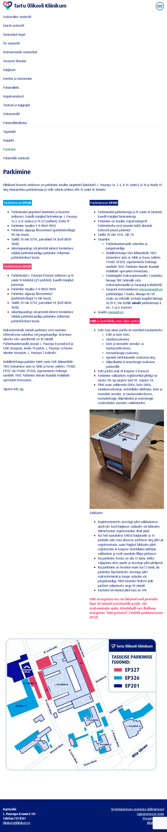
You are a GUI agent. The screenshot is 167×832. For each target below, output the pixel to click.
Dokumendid (11, 114)
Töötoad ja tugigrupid (16, 105)
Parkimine (9, 149)
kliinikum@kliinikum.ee (16, 823)
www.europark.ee (151, 289)
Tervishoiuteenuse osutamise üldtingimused (137, 809)
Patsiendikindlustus (15, 123)
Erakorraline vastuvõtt (17, 16)
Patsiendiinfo (11, 87)
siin (21, 389)
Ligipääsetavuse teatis (150, 814)
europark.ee (116, 312)
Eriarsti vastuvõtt (13, 25)
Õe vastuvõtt (11, 43)
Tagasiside (9, 131)
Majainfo (8, 140)
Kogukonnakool (13, 96)
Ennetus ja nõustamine (17, 78)
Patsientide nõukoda (16, 158)
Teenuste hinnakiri (14, 61)
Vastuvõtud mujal (14, 34)
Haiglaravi (9, 70)
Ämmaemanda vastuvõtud (20, 52)
